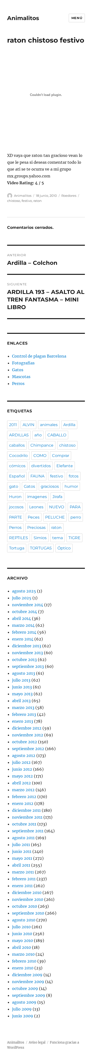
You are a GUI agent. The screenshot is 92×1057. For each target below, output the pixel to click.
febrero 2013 (24, 714)
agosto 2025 (24, 591)
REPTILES (18, 537)
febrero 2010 (24, 961)
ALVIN (28, 424)
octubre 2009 (25, 988)
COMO (39, 455)
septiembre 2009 (28, 995)
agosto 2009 (24, 1002)
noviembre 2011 (27, 817)
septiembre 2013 (28, 666)
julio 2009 (22, 1009)
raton (37, 201)
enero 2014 (22, 639)
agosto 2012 (23, 755)
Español (17, 476)
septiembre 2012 (28, 748)
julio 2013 (21, 680)
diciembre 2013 (26, 645)
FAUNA (37, 476)
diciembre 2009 (27, 974)
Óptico (64, 548)
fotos (74, 476)
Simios (40, 537)
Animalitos (23, 18)
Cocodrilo (18, 455)
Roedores (68, 195)
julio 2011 (21, 844)
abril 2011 (21, 865)
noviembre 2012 (27, 734)
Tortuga (16, 548)
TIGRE (74, 537)
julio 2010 (21, 926)
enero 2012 (22, 803)
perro (75, 517)
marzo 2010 (23, 954)
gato (13, 486)
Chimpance (41, 445)
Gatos (17, 369)
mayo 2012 (22, 776)
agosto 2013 (23, 673)
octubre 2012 (24, 741)
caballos (17, 445)
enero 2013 (22, 721)
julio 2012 (21, 762)
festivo (27, 201)
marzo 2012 (23, 789)
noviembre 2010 (27, 899)
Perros (18, 383)
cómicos (17, 466)
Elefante (64, 466)
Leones (36, 507)
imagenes (37, 496)
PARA (75, 507)
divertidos (41, 466)
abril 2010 (21, 947)
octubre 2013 (24, 659)
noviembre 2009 (28, 981)
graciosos (50, 486)
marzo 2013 (23, 707)
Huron (15, 496)
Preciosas (36, 527)
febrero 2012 (24, 796)
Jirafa (57, 496)
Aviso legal (37, 1042)
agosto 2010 (23, 920)
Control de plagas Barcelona (39, 356)
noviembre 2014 (27, 604)
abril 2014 (21, 618)
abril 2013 (21, 700)
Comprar (60, 455)
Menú (76, 18)
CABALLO (56, 435)
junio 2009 (22, 1015)
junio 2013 (22, 687)
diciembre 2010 (26, 892)
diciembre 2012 (26, 728)
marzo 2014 (23, 625)
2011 (13, 424)
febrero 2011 (24, 878)
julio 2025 (21, 597)
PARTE (15, 517)
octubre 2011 (24, 824)
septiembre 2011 (27, 830)
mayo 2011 (22, 858)
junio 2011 (21, 851)
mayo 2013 (22, 693)
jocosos (16, 507)
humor (71, 486)
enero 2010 (22, 967)
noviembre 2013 (27, 652)
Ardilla (69, 424)
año (38, 435)
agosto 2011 (23, 837)
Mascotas (21, 376)
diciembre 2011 (26, 810)
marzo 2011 (23, 872)
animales (49, 424)
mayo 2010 (22, 940)
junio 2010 (22, 933)
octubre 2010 (24, 906)
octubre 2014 (24, 611)
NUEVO (56, 507)
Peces (33, 517)
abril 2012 (21, 782)
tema (57, 537)
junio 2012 (22, 769)
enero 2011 (22, 885)
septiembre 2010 (28, 913)
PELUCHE (55, 517)
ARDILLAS (19, 435)
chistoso (13, 201)
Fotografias (23, 362)
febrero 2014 (24, 632)
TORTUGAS (41, 548)
